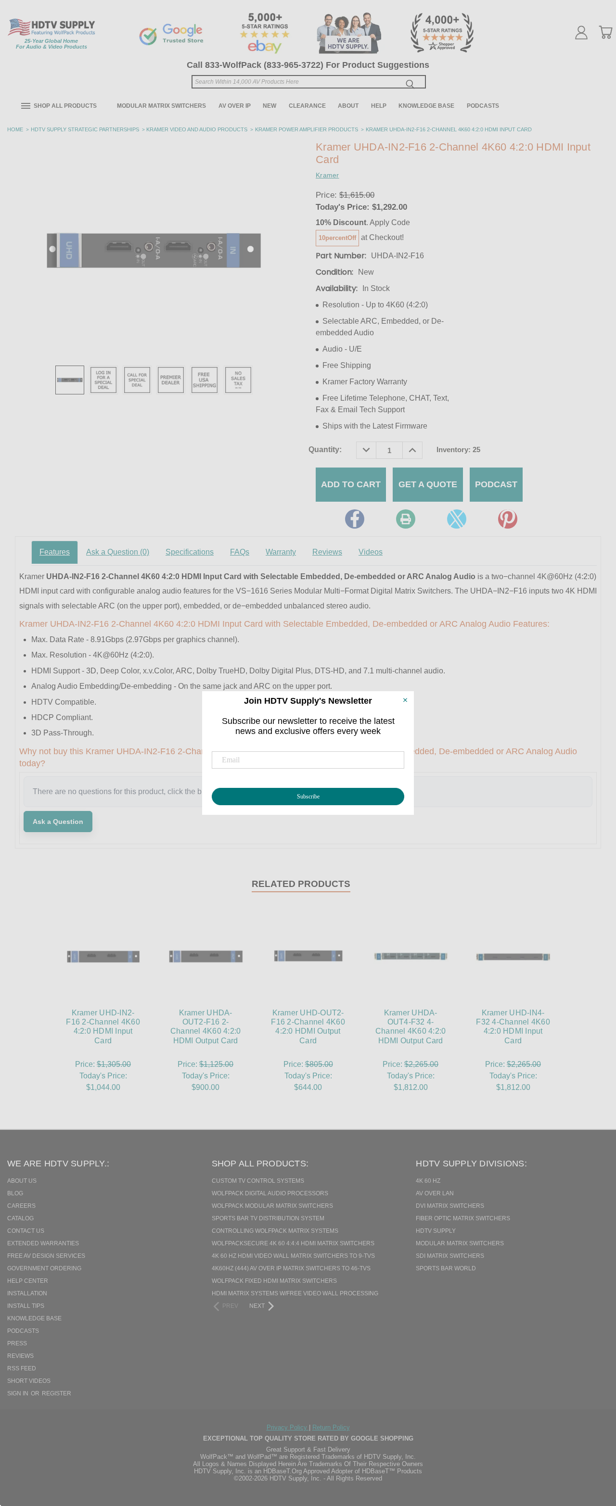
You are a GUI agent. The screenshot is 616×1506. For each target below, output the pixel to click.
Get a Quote (427, 484)
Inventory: (458, 449)
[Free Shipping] (204, 380)
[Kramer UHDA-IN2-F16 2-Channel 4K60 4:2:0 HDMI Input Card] (69, 380)
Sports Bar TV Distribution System (268, 1218)
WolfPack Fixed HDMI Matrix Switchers (274, 1281)
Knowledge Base (426, 105)
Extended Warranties (43, 1243)
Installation (27, 1293)
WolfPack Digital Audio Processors (270, 1193)
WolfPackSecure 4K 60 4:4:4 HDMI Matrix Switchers (293, 1243)
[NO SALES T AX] (238, 380)
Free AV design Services (46, 1256)
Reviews (327, 552)
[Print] (405, 519)
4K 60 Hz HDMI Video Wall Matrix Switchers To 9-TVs (293, 1256)
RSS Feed (21, 1368)
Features (54, 552)
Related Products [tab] (301, 884)
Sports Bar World (446, 1268)
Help (378, 105)
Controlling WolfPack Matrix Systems (275, 1231)
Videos (371, 552)
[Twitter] (456, 519)
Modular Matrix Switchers (161, 105)
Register (56, 1393)
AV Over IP (234, 105)
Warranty (281, 552)
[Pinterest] (507, 519)
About (348, 105)
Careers (21, 1205)
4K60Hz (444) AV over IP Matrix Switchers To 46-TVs (291, 1268)
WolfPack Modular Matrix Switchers (272, 1205)
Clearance (307, 105)
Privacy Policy (288, 1427)
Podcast (496, 484)
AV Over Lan (435, 1193)
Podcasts (483, 105)
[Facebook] (354, 519)
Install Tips (25, 1306)
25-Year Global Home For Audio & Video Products (51, 44)
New (269, 105)
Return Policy (331, 1427)
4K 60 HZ (428, 1180)
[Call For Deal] (137, 380)
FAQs (239, 552)
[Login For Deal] (103, 380)
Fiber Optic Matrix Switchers (463, 1218)
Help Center (27, 1281)
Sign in (18, 1393)
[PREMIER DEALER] (170, 380)
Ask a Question (117, 552)
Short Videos (29, 1381)
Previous (591, 1449)
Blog (15, 1193)
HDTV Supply (436, 1231)
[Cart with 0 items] (605, 32)
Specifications (190, 552)
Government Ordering (44, 1268)
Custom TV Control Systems (258, 1180)
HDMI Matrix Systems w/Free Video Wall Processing (295, 1293)
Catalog (20, 1218)
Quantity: (325, 449)
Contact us (25, 1231)
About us (22, 1180)
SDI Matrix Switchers (450, 1256)
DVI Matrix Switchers (450, 1205)
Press (17, 1343)
